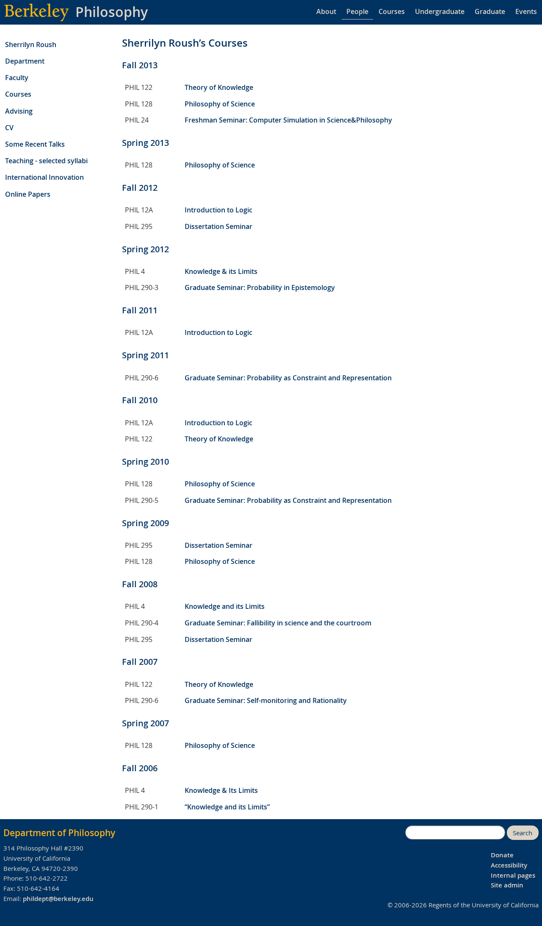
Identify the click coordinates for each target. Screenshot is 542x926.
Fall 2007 (140, 661)
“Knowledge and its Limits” (227, 807)
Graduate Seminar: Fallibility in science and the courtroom (278, 623)
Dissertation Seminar (218, 226)
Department (24, 61)
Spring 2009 (145, 523)
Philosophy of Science (220, 104)
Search (522, 833)
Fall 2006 (140, 768)
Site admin (507, 885)
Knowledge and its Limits (225, 606)
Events (526, 11)
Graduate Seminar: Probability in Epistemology (260, 287)
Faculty (16, 77)
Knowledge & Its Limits (221, 790)
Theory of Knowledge (219, 87)
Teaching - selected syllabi (46, 160)
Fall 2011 (140, 310)
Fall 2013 (140, 65)
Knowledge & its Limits (221, 271)
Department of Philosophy (59, 833)
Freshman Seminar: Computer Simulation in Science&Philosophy (288, 120)
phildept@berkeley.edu (58, 899)
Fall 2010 (140, 400)
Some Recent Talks (35, 144)
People (357, 11)
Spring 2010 (145, 461)
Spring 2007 (145, 723)
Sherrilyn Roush (30, 44)
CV (9, 127)
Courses (392, 11)
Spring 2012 (145, 249)
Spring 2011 (145, 355)
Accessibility (509, 865)
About (326, 11)
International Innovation (44, 177)
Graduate (490, 11)
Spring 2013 (145, 142)
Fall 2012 (140, 187)
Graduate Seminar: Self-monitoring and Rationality (266, 700)
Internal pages (513, 875)
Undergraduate (440, 11)
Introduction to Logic (218, 210)
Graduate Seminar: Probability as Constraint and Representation (288, 377)
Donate (502, 855)
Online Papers (27, 194)
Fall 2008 (140, 584)
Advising (19, 111)
